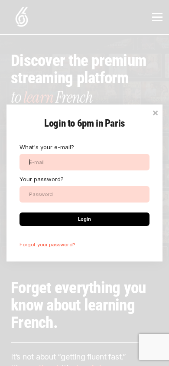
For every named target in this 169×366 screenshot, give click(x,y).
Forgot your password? (47, 245)
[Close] (155, 112)
